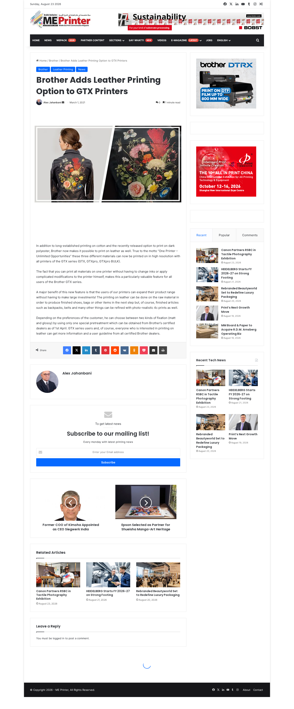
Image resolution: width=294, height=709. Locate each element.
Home (43, 60)
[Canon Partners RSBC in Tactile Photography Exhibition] (58, 574)
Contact (258, 689)
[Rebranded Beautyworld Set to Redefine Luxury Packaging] (158, 574)
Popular (224, 235)
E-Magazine (184, 40)
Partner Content (92, 40)
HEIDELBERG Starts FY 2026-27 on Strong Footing (108, 593)
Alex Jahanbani (52, 102)
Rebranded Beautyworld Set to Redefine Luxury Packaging (158, 593)
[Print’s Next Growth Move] (207, 313)
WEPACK (65, 40)
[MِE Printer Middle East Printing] (62, 19)
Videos (161, 40)
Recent (201, 235)
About (246, 689)
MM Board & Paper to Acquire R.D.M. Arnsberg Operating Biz (238, 329)
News (48, 40)
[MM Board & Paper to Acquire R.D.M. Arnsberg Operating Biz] (207, 330)
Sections (115, 40)
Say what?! (140, 40)
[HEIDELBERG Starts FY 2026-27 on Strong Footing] (108, 574)
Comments (250, 235)
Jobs (209, 40)
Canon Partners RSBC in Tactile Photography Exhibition (53, 595)
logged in (58, 638)
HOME (36, 40)
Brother (53, 60)
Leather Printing (63, 69)
